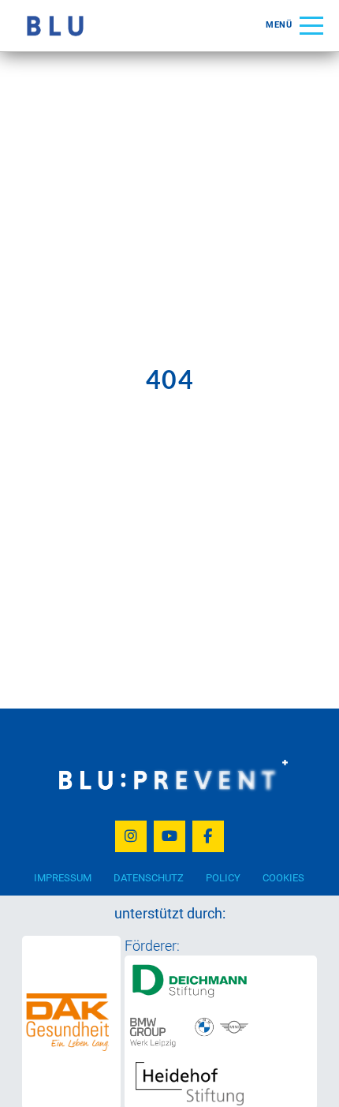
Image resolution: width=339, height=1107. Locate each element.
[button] (294, 26)
